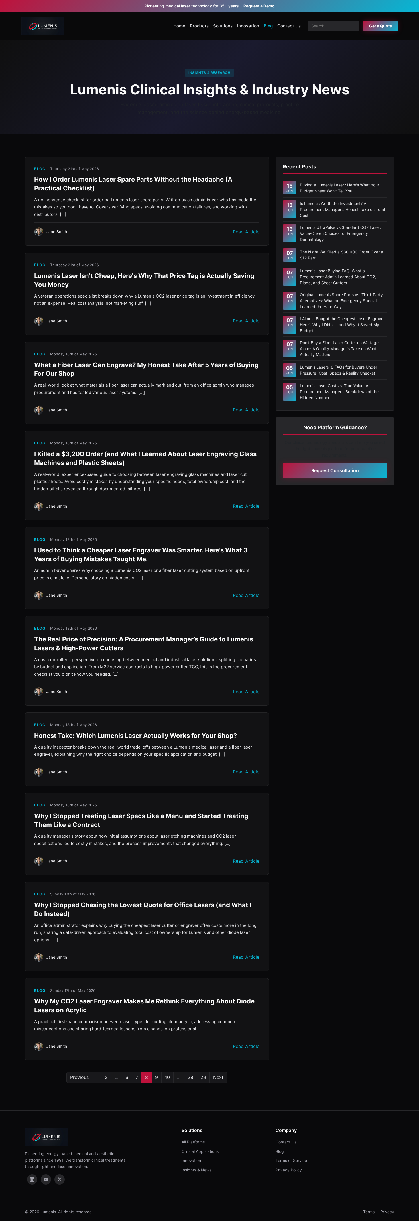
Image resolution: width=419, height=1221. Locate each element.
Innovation (248, 26)
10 (167, 1077)
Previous (79, 1077)
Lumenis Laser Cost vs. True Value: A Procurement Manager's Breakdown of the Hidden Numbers (339, 391)
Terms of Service (291, 1160)
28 (190, 1077)
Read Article (246, 232)
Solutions (223, 26)
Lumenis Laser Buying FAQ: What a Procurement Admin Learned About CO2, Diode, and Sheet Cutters (338, 276)
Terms (369, 1211)
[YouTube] (46, 1179)
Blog (268, 26)
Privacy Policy (289, 1169)
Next (218, 1077)
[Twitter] (59, 1179)
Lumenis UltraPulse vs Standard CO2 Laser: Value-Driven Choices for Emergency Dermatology (340, 233)
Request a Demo (259, 5)
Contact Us (289, 26)
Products (199, 26)
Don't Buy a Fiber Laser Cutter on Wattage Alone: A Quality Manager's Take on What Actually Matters (339, 348)
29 (203, 1077)
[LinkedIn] (32, 1179)
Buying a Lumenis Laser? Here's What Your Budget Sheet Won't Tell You (339, 187)
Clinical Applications (200, 1151)
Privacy (387, 1211)
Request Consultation (335, 470)
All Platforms (193, 1141)
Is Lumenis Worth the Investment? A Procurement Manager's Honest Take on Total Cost (342, 209)
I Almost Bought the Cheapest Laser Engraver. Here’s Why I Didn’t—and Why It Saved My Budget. (343, 324)
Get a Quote (380, 25)
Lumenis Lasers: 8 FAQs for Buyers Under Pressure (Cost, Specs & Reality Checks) (338, 370)
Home (179, 26)
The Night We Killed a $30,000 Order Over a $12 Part (341, 254)
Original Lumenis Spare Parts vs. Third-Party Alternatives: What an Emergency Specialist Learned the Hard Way (341, 300)
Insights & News (196, 1169)
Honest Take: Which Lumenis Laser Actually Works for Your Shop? (135, 735)
